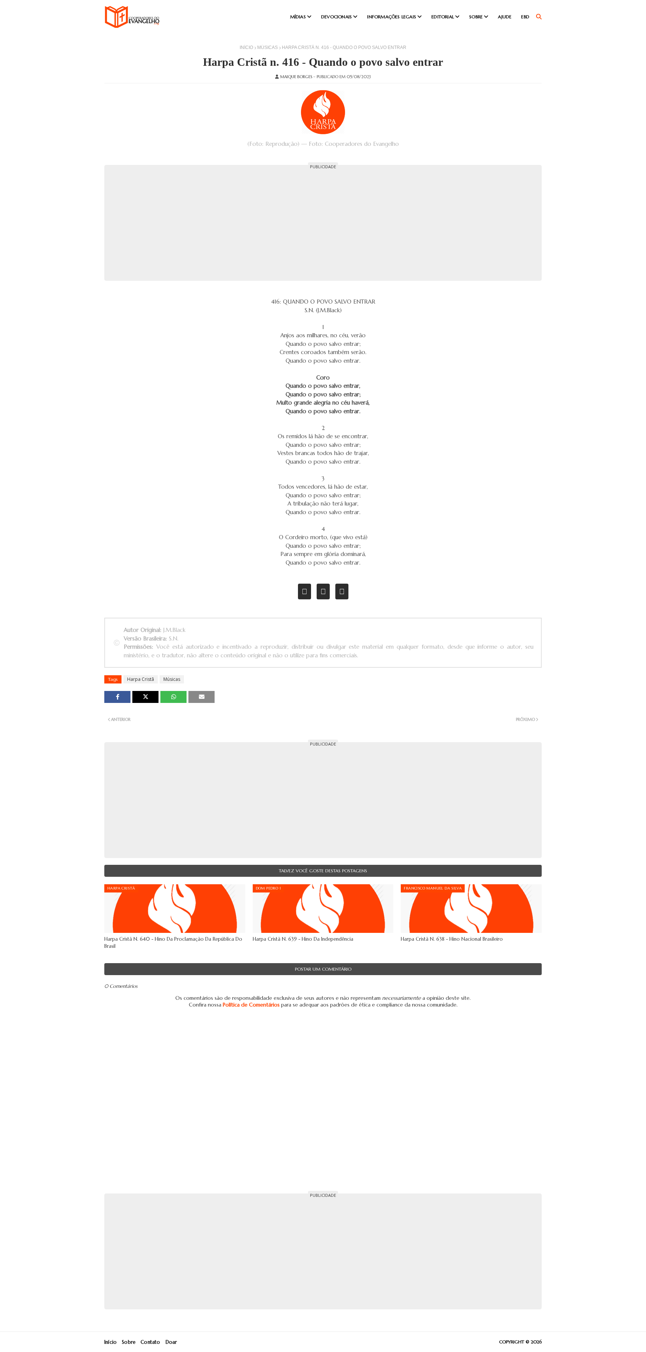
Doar (171, 1342)
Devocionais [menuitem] (336, 16)
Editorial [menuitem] (442, 16)
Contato (150, 1342)
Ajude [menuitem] (504, 16)
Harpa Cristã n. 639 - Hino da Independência (303, 939)
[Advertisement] (323, 222)
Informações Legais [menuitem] (391, 16)
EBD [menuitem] (525, 16)
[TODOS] (323, 591)
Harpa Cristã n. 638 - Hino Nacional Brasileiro (452, 939)
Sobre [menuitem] (476, 16)
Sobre (128, 1342)
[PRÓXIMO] (341, 591)
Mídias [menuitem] (298, 16)
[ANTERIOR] (304, 591)
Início (246, 47)
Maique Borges (296, 76)
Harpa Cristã (140, 679)
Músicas (267, 47)
